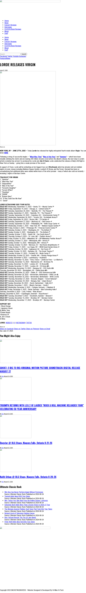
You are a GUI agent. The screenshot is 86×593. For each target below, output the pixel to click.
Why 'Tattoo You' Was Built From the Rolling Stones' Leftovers (26, 501)
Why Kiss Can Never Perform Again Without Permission (23, 492)
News (8, 58)
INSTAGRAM (20, 323)
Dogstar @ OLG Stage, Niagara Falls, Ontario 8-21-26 (26, 443)
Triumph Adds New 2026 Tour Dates (17, 496)
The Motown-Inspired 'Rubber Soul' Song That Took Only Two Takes (28, 509)
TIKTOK (29, 323)
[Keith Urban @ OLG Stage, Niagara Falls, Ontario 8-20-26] (15, 471)
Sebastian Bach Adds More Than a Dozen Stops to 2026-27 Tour (27, 505)
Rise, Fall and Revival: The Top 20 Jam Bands (20, 517)
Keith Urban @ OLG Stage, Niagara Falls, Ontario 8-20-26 (28, 477)
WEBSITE (9, 323)
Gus (3, 376)
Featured (3, 58)
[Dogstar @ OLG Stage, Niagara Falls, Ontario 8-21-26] (15, 437)
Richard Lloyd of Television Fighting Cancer (19, 513)
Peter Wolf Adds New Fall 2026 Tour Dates (19, 522)
